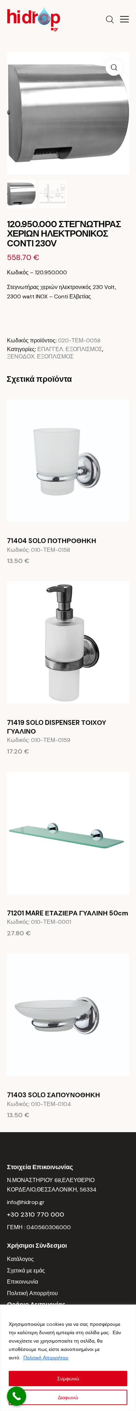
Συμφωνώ (68, 1378)
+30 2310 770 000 (35, 1214)
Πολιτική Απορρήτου (45, 1357)
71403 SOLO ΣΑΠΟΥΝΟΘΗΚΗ (53, 1095)
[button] (124, 19)
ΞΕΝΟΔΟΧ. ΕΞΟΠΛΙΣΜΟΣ (40, 356)
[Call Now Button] (16, 1396)
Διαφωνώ (68, 1397)
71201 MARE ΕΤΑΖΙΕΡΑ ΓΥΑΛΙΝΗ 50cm (67, 913)
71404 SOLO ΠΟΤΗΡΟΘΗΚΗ (51, 541)
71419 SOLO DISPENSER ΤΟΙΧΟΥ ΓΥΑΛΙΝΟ (56, 727)
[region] (68, 1358)
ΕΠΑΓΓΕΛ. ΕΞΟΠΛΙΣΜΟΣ (69, 349)
